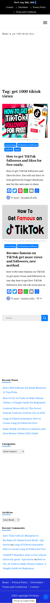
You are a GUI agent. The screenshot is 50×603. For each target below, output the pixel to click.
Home (5, 582)
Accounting (10, 144)
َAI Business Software (28, 144)
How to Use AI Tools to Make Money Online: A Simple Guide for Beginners (24, 564)
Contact (9, 7)
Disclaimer (23, 7)
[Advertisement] (25, 62)
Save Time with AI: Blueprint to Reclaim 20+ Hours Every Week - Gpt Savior (23, 540)
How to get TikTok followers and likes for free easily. (24, 160)
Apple (17, 149)
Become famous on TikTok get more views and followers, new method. (24, 259)
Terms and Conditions (26, 12)
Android (8, 149)
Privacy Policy (39, 7)
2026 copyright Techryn (25, 595)
